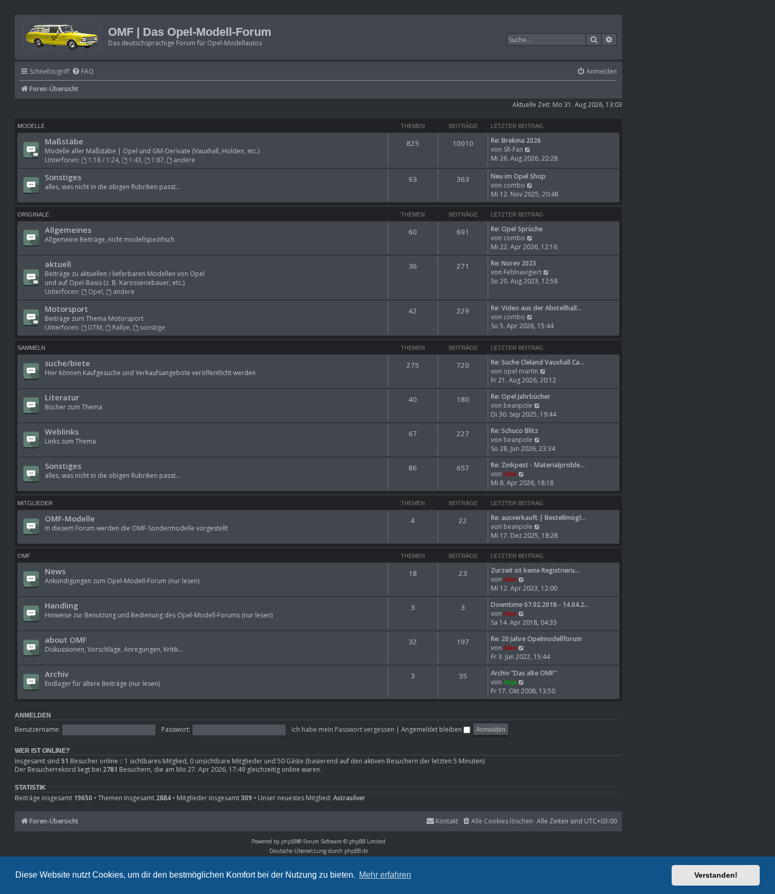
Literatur (62, 397)
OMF (24, 556)
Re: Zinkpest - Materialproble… (538, 464)
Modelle (31, 126)
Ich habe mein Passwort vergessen (343, 729)
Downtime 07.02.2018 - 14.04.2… (540, 604)
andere (184, 159)
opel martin (520, 371)
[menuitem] (83, 72)
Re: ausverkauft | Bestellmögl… (538, 517)
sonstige (152, 327)
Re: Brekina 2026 (516, 140)
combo (514, 185)
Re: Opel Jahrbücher (520, 396)
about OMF (65, 639)
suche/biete (67, 363)
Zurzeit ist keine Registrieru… (535, 570)
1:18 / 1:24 (103, 159)
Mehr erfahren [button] (385, 874)
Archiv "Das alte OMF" (524, 673)
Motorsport (66, 308)
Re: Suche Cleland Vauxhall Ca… (537, 362)
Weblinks (62, 431)
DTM (95, 327)
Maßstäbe (64, 141)
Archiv (57, 674)
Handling (61, 605)
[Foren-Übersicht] (62, 34)
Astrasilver (349, 798)
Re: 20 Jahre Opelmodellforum (536, 638)
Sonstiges (63, 177)
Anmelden (33, 715)
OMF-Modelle (70, 518)
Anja (510, 681)
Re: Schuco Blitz (514, 430)
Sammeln (31, 348)
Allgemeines (68, 229)
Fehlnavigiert (522, 272)
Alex (510, 473)
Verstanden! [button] (716, 875)
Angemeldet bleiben (432, 729)
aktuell (58, 264)
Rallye (121, 327)
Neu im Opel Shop (518, 176)
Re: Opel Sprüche (516, 228)
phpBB (289, 841)
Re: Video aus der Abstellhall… (536, 307)
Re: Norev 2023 (513, 263)
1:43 (135, 159)
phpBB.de (356, 850)
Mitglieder (35, 503)
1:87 (157, 159)
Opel (95, 291)
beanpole (517, 405)
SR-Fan (513, 149)
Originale (33, 214)
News (55, 571)
